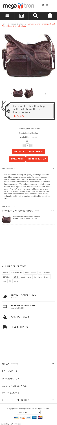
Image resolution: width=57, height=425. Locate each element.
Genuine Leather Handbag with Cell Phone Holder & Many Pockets (26, 217)
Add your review (33, 128)
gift (35, 277)
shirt (10, 281)
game (29, 277)
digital (23, 277)
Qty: (27, 141)
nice (4, 281)
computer (7, 277)
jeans (40, 277)
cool (16, 276)
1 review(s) (21, 128)
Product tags (8, 207)
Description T (8, 169)
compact (47, 273)
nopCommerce (15, 424)
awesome (16, 272)
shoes (16, 281)
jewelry (46, 277)
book (26, 273)
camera (33, 273)
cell (40, 273)
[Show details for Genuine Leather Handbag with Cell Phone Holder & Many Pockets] (6, 219)
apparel (5, 273)
